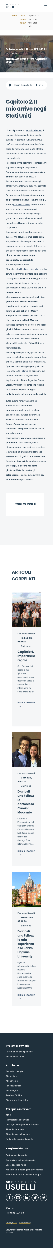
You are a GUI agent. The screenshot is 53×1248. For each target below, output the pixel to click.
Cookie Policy (24, 1223)
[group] (26, 85)
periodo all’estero (34, 130)
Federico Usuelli (14, 49)
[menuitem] (19, 1051)
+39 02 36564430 (15, 1213)
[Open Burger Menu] (46, 6)
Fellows (24, 371)
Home (14, 15)
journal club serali (21, 204)
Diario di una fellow (23, 19)
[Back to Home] (13, 6)
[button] (10, 85)
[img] (36, 85)
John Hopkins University (26, 269)
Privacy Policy (11, 1223)
